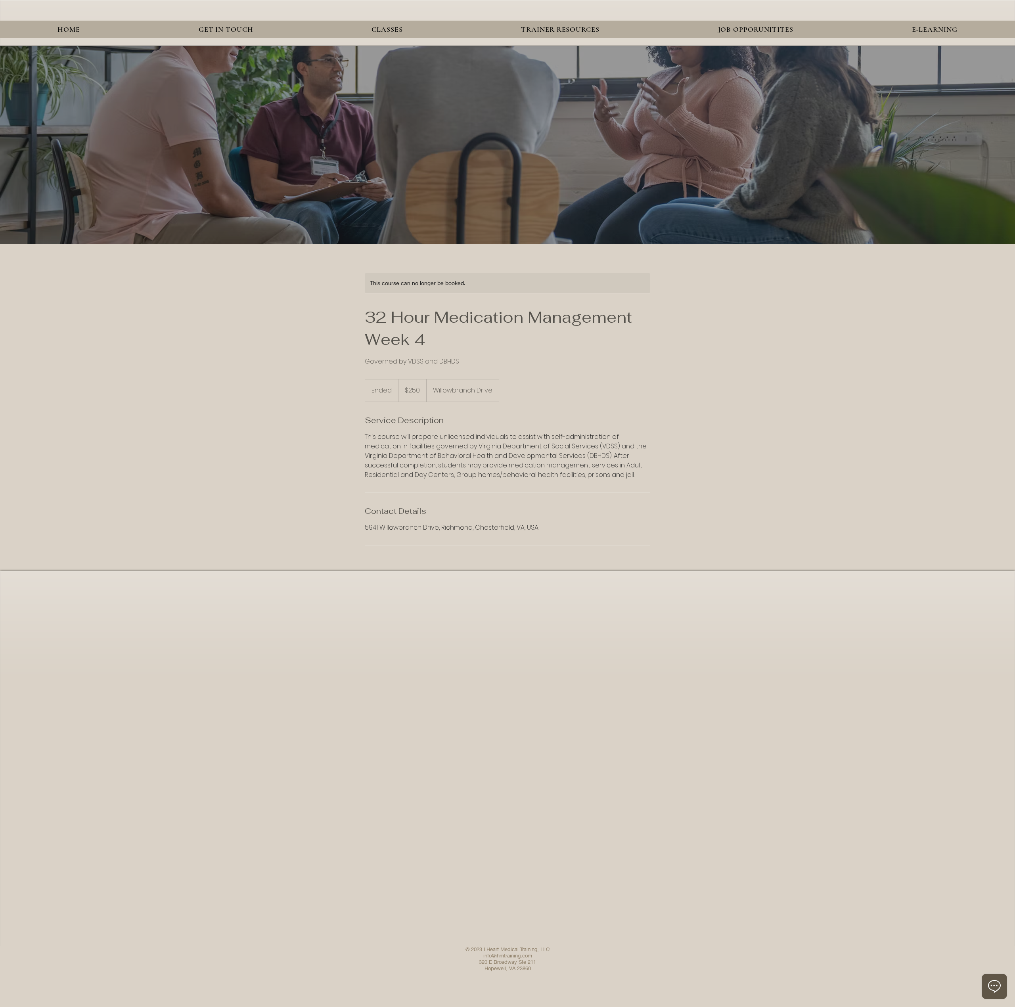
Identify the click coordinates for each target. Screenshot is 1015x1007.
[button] (387, 29)
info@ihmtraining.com (507, 955)
